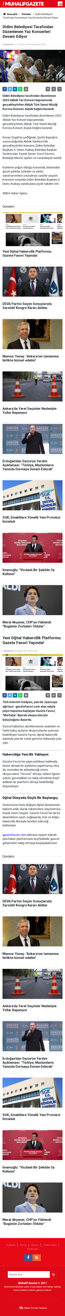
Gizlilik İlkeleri (50, 1245)
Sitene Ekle (32, 1249)
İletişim (35, 1245)
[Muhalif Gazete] (23, 3)
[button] (48, 89)
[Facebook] (4, 89)
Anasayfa (10, 1245)
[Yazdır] (26, 89)
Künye (23, 1245)
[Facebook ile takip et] (28, 1257)
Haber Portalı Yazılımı (35, 1308)
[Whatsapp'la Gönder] (20, 89)
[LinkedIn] (15, 89)
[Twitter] (10, 89)
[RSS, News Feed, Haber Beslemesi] (36, 1257)
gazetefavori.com (14, 835)
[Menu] (61, 4)
